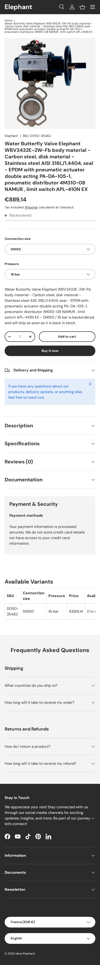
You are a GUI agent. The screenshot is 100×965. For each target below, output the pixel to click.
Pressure (12, 264)
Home (8, 20)
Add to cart (67, 336)
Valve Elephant (25, 953)
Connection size (17, 239)
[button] (82, 7)
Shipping (31, 207)
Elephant (11, 136)
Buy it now (50, 351)
